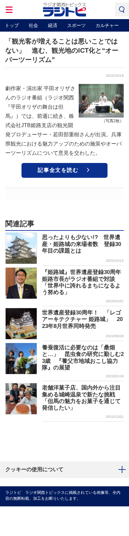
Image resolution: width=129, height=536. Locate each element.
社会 (33, 25)
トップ (12, 25)
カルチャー (107, 25)
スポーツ (76, 25)
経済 (52, 25)
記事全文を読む (58, 170)
